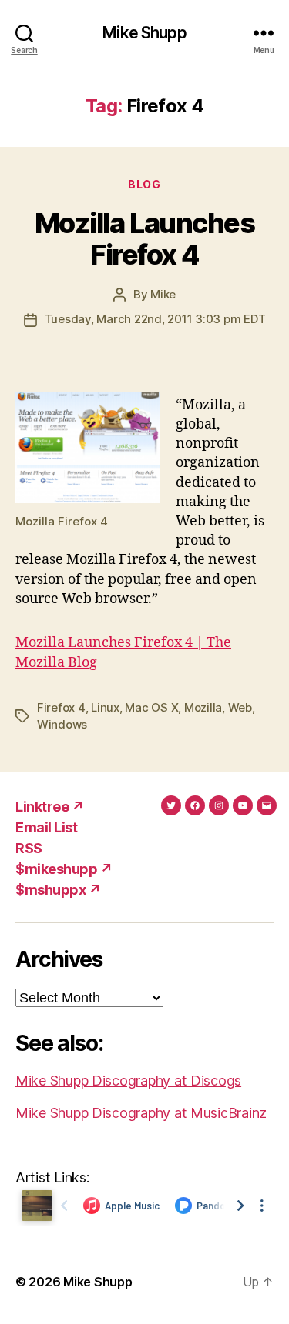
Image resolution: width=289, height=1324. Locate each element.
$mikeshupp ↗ (64, 869)
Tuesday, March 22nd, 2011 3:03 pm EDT (155, 319)
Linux (105, 707)
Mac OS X (151, 707)
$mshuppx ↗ (58, 890)
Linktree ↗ (49, 807)
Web (240, 707)
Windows (62, 724)
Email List (46, 827)
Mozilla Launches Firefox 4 (144, 239)
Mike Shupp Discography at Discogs (128, 1080)
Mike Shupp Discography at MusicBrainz (141, 1113)
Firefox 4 (61, 707)
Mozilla (203, 707)
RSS (28, 848)
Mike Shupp (144, 33)
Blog (144, 184)
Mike (163, 294)
